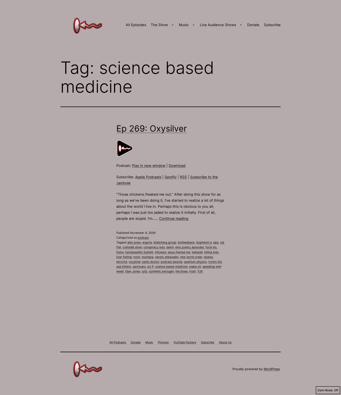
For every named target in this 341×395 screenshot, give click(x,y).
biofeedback (186, 242)
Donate (253, 25)
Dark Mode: (325, 390)
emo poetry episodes (189, 247)
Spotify (171, 177)
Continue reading (173, 218)
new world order (191, 257)
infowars (160, 252)
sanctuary (139, 266)
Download (177, 166)
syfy (144, 271)
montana (147, 257)
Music (184, 25)
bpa (215, 242)
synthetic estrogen (161, 271)
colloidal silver (132, 247)
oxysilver (135, 261)
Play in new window (148, 166)
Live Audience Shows (218, 25)
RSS (183, 177)
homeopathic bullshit (139, 252)
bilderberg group (164, 242)
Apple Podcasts (148, 177)
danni (170, 247)
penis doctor (150, 261)
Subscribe (272, 25)
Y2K (200, 271)
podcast (143, 237)
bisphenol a (204, 242)
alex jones (134, 242)
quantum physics (195, 261)
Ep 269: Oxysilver (151, 128)
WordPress (272, 369)
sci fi (150, 266)
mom (136, 257)
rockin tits (215, 261)
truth (192, 271)
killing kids (211, 252)
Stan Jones (132, 271)
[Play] (125, 148)
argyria (147, 242)
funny (120, 252)
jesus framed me (179, 252)
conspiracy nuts (154, 247)
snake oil (195, 266)
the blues (181, 271)
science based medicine (171, 266)
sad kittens (123, 266)
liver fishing (124, 257)
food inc (211, 247)
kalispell (197, 252)
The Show (159, 25)
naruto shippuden (166, 257)
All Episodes (136, 25)
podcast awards (171, 261)
